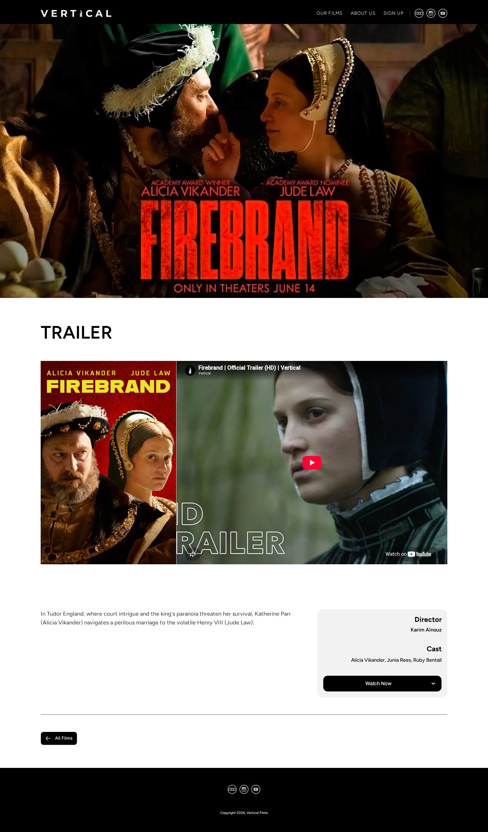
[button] (382, 684)
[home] (76, 13)
